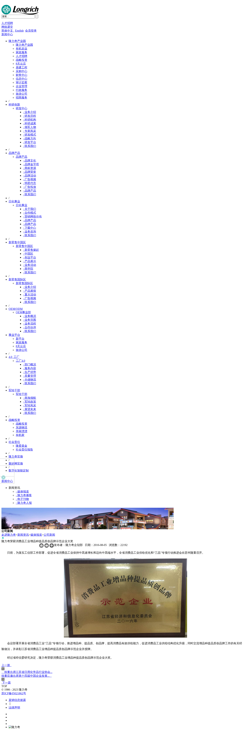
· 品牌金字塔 (31, 164)
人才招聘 (7, 23)
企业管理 (21, 86)
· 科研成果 (29, 123)
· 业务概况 (29, 316)
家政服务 (21, 52)
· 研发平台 (29, 142)
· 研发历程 (29, 115)
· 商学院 (28, 268)
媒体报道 (36, 534)
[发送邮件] (46, 546)
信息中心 (21, 78)
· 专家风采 (29, 130)
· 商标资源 (29, 168)
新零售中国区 (17, 242)
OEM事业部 (23, 312)
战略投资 (21, 59)
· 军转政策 (29, 401)
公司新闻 (49, 534)
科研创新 (14, 104)
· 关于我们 (29, 208)
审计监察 (21, 82)
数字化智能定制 (19, 470)
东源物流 (21, 427)
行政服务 (21, 90)
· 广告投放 (29, 186)
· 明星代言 (29, 183)
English (19, 30)
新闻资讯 (23, 534)
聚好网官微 (16, 463)
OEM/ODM (16, 308)
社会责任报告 (24, 449)
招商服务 (21, 97)
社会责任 (14, 442)
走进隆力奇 (8, 534)
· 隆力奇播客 (24, 495)
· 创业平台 (29, 257)
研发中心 (21, 108)
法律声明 (14, 707)
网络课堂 (7, 26)
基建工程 (21, 67)
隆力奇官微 (16, 456)
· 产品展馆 (29, 290)
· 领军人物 (29, 127)
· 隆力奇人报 (24, 502)
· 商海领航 (29, 397)
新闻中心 (7, 34)
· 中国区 (28, 253)
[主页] (2, 538)
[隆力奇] (20, 13)
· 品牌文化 (29, 160)
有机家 (20, 435)
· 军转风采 (29, 405)
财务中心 (21, 74)
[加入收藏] (52, 546)
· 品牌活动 (29, 175)
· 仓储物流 (29, 379)
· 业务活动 (29, 264)
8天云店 (21, 63)
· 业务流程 (29, 323)
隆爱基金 (21, 445)
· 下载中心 (29, 227)
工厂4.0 (20, 360)
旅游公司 (21, 93)
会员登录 (31, 30)
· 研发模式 (29, 134)
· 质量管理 (29, 375)
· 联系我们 (29, 145)
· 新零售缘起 (31, 249)
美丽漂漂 (21, 431)
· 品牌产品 (29, 190)
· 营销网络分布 (32, 216)
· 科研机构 (29, 119)
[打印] (41, 546)
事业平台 (14, 334)
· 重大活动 (29, 294)
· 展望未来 (29, 409)
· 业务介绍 (29, 112)
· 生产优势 (29, 372)
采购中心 (21, 71)
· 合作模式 (29, 212)
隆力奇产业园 (17, 41)
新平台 (20, 338)
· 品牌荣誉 (29, 171)
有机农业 (21, 48)
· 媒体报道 (22, 491)
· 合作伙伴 (29, 327)
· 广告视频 (29, 179)
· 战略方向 (29, 138)
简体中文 (7, 30)
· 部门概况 (29, 364)
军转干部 (14, 390)
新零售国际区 (17, 279)
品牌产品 (14, 152)
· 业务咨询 (29, 231)
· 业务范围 (29, 319)
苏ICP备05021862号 (13, 693)
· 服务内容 (29, 368)
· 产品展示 (29, 261)
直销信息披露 (17, 700)
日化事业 (14, 201)
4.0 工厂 (14, 356)
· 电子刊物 (22, 499)
